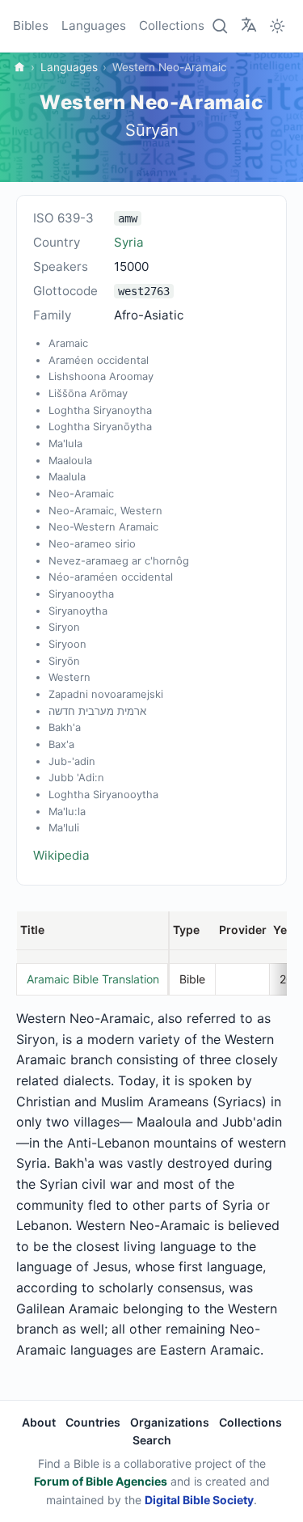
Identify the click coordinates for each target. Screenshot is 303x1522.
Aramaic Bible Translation (93, 979)
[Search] (221, 26)
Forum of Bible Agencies (100, 1481)
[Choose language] (249, 25)
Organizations (169, 1422)
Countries (92, 1422)
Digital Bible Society (199, 1500)
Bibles (30, 25)
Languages (93, 25)
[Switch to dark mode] (277, 26)
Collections (171, 25)
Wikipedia (61, 855)
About (39, 1422)
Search (152, 1440)
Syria (129, 242)
